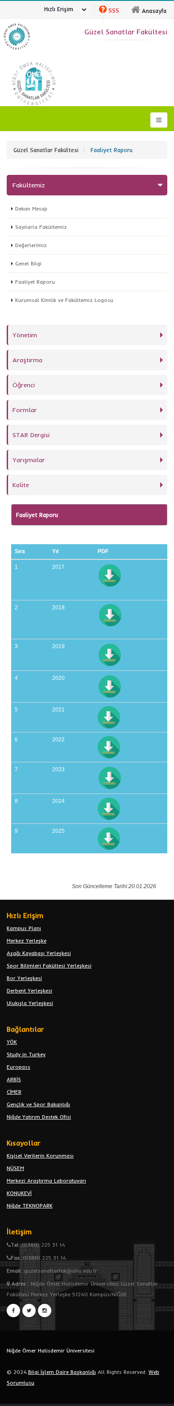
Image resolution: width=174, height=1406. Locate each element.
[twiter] (29, 1310)
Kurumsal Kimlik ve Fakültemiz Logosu (64, 300)
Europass (18, 1066)
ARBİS (14, 1079)
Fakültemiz (28, 185)
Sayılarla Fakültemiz (41, 226)
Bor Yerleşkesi (24, 978)
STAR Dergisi (31, 435)
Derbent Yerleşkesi (29, 990)
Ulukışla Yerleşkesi (30, 1003)
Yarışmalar (28, 460)
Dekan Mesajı (31, 208)
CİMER (14, 1091)
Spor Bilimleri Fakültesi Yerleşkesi (49, 965)
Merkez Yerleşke (26, 940)
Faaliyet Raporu (35, 281)
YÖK (12, 1041)
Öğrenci (23, 385)
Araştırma (27, 360)
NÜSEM (15, 1168)
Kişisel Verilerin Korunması (40, 1155)
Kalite (20, 485)
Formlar (24, 410)
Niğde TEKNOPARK (30, 1205)
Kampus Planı (24, 928)
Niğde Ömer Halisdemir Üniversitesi (51, 1350)
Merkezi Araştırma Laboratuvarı (46, 1180)
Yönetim (24, 335)
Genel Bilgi (28, 263)
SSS (113, 10)
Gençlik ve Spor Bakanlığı (38, 1104)
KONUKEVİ (19, 1193)
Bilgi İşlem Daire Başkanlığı (62, 1372)
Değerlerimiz (31, 245)
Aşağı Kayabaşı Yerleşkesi (39, 953)
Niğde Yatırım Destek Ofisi (39, 1116)
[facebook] (13, 1310)
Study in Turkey (26, 1054)
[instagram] (44, 1310)
